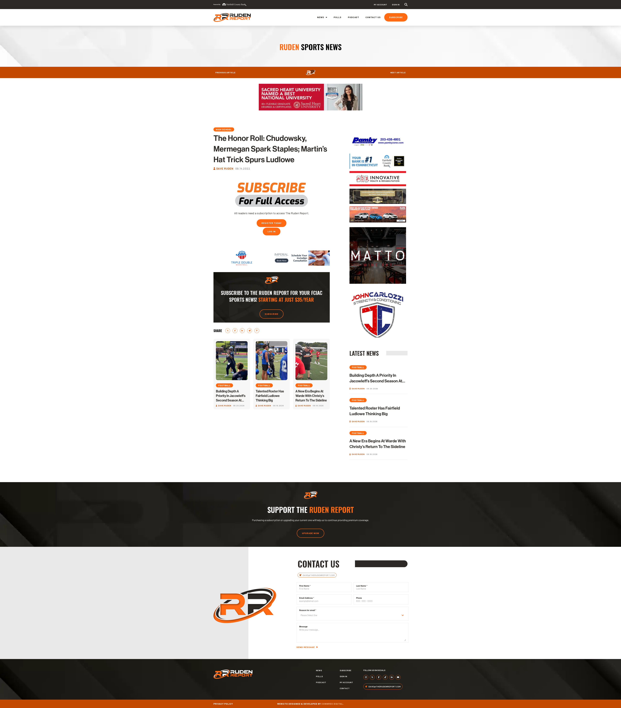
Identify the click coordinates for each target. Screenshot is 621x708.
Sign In (396, 4)
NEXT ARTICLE (398, 72)
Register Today (271, 223)
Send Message (305, 647)
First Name (305, 585)
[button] (406, 4)
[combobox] (352, 615)
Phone (359, 597)
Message (303, 626)
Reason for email (307, 610)
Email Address (306, 597)
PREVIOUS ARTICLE (225, 72)
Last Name (361, 585)
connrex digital (332, 703)
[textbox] (349, 615)
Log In (272, 231)
